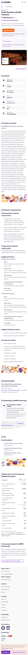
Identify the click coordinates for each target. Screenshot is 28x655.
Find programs (5, 589)
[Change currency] (14, 103)
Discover (3, 604)
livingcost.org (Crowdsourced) (15, 532)
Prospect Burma (5, 620)
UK (14, 17)
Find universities (5, 586)
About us (3, 599)
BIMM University (8, 17)
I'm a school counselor (7, 574)
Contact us (4, 610)
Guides (3, 592)
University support (6, 579)
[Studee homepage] (6, 2)
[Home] (2, 6)
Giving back (4, 617)
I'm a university (5, 571)
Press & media (5, 602)
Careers (3, 607)
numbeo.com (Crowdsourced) (7, 534)
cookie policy (4, 648)
